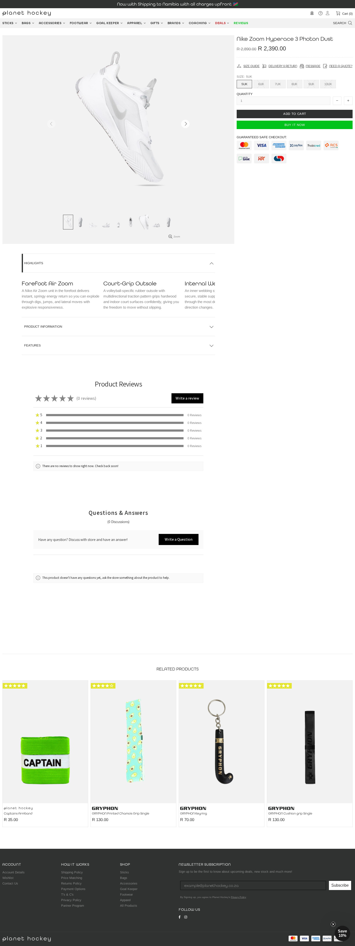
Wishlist (8, 878)
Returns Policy (71, 883)
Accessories (128, 883)
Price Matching (71, 878)
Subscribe (340, 885)
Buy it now (294, 124)
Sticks (124, 872)
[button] (187, 398)
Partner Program (72, 905)
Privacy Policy (71, 900)
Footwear (126, 894)
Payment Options (73, 889)
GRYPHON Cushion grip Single (290, 813)
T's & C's (67, 894)
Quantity (245, 94)
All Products (128, 905)
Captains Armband (18, 813)
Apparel (125, 900)
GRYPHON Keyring (193, 813)
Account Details (13, 872)
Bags (123, 878)
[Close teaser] (333, 924)
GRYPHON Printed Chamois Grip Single (120, 813)
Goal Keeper (128, 889)
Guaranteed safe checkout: (262, 137)
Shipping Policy (72, 872)
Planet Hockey (26, 13)
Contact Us (10, 883)
